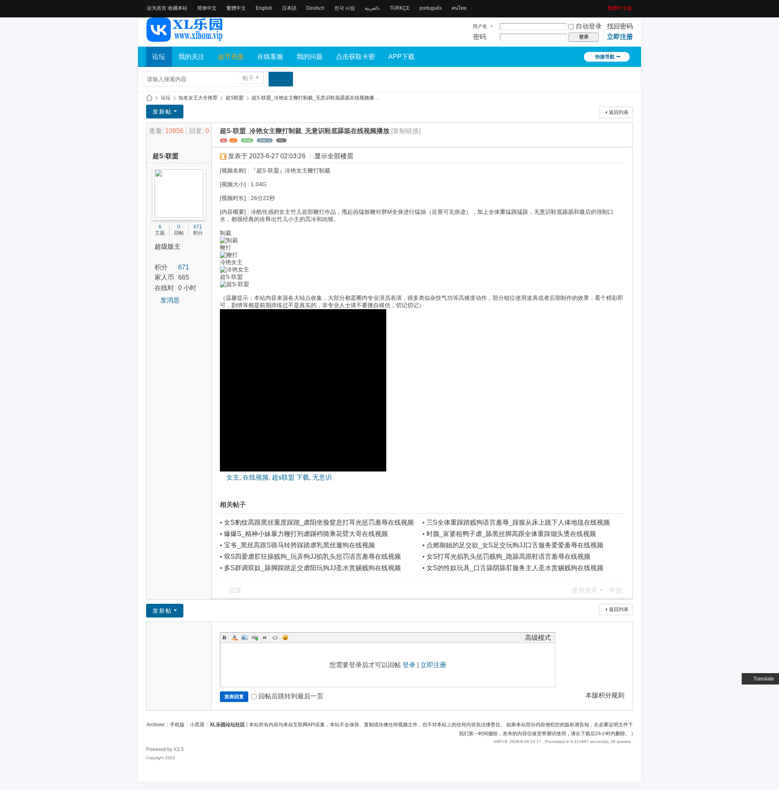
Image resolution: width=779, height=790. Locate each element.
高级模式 (538, 637)
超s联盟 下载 (265, 140)
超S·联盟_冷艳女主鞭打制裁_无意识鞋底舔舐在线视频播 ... (315, 98)
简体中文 (207, 8)
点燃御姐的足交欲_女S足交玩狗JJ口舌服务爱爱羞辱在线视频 (514, 545)
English (264, 8)
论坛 (158, 56)
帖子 (248, 78)
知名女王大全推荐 (198, 98)
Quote (265, 637)
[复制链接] (405, 130)
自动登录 (589, 26)
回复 (235, 590)
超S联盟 (234, 98)
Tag (223, 140)
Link (255, 637)
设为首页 (156, 8)
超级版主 (168, 246)
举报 (615, 590)
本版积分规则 (604, 695)
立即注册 (620, 36)
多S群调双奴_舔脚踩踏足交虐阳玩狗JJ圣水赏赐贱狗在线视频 (312, 567)
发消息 (170, 300)
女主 (233, 140)
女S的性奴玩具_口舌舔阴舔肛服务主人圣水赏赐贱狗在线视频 (514, 567)
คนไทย (459, 8)
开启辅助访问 (605, 5)
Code (275, 637)
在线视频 (247, 140)
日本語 (289, 8)
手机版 (177, 725)
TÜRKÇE (400, 8)
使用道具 (585, 590)
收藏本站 (177, 8)
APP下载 (401, 56)
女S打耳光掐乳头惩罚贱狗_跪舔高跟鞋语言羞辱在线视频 (508, 556)
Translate (763, 679)
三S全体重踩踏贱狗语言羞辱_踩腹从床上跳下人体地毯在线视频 (518, 522)
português (431, 8)
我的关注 (191, 56)
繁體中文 (236, 8)
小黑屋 (197, 725)
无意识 (281, 140)
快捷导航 (605, 57)
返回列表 (618, 112)
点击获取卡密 (355, 56)
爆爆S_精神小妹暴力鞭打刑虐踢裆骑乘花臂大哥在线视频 (306, 533)
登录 (408, 664)
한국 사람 (344, 8)
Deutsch (315, 8)
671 (198, 227)
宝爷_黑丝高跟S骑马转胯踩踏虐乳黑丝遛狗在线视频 (299, 545)
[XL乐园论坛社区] (185, 38)
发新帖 (162, 111)
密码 (479, 36)
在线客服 (270, 56)
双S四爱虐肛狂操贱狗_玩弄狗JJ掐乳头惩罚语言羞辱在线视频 (312, 556)
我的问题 (310, 56)
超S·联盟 (166, 156)
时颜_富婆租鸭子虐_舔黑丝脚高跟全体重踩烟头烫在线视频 (511, 533)
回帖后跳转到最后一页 (290, 696)
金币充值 (231, 56)
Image (245, 637)
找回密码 (620, 26)
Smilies (285, 637)
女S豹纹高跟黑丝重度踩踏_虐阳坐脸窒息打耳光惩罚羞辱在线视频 (319, 522)
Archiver (155, 725)
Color (234, 637)
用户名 (480, 26)
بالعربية (372, 8)
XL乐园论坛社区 (149, 98)
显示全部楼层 (333, 156)
